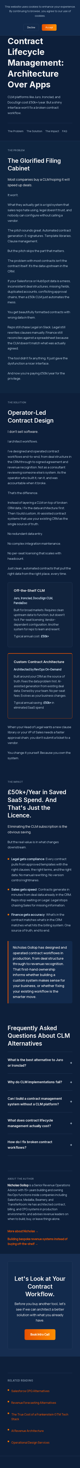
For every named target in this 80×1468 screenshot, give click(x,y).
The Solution (34, 131)
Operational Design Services (30, 1443)
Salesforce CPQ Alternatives (30, 1391)
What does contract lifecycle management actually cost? (30, 1123)
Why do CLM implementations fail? (35, 1082)
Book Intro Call (40, 1334)
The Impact (52, 131)
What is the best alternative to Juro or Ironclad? (35, 1062)
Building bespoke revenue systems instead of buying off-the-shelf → (38, 1241)
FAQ (64, 131)
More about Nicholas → (23, 1231)
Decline (31, 27)
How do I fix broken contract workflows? (30, 1145)
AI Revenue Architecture (27, 1431)
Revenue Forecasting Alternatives (33, 1403)
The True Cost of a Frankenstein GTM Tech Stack (39, 1417)
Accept (49, 27)
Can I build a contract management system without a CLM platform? (35, 1101)
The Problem (15, 131)
